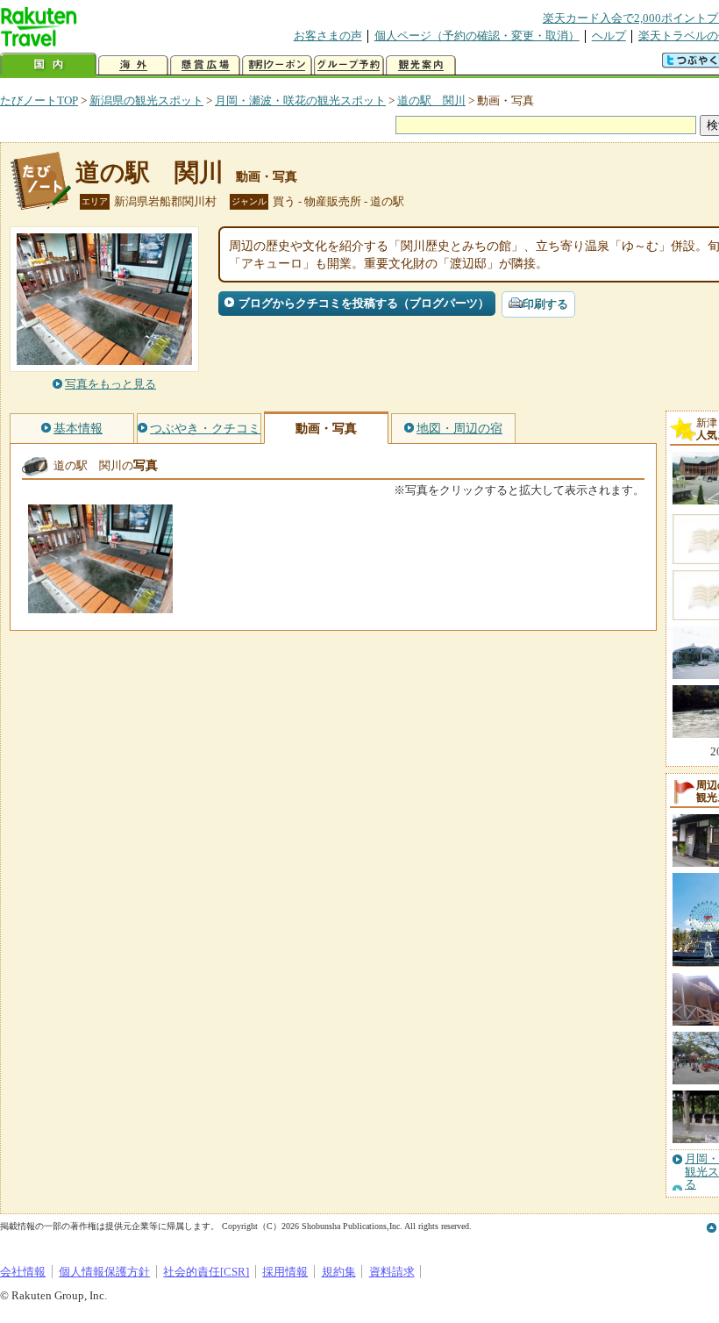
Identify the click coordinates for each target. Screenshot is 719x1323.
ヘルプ (609, 35)
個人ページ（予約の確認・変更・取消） (477, 35)
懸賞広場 (205, 65)
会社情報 (23, 1271)
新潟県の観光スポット (146, 100)
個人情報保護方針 (104, 1271)
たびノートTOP (39, 100)
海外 (133, 65)
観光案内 (421, 65)
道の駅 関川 (431, 100)
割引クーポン (277, 65)
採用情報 (285, 1271)
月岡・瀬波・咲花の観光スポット (300, 100)
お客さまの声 (328, 35)
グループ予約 (349, 65)
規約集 (339, 1271)
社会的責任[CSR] (206, 1271)
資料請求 (392, 1271)
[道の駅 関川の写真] (100, 604)
